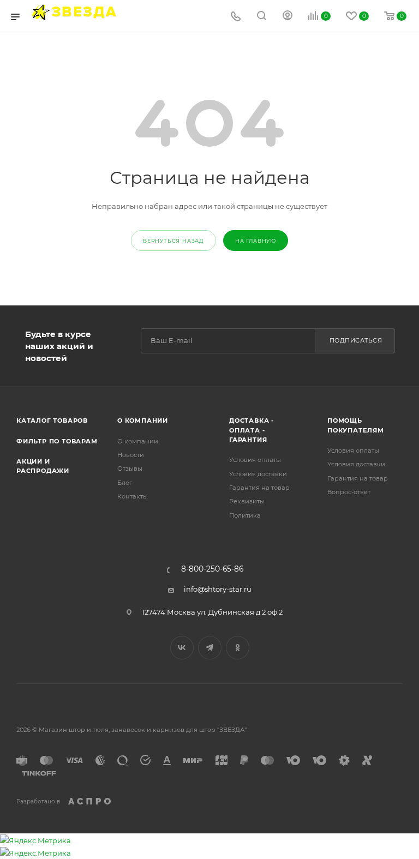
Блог (124, 482)
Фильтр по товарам (57, 441)
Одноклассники (237, 647)
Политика (245, 515)
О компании (142, 420)
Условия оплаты (255, 460)
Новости (130, 455)
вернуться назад (173, 241)
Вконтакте (182, 647)
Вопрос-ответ (348, 492)
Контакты (132, 496)
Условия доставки (258, 474)
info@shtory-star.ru (218, 589)
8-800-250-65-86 (212, 569)
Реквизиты (247, 501)
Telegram (210, 647)
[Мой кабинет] (287, 17)
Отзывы (129, 468)
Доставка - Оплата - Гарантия (251, 430)
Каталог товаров (52, 420)
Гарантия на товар (259, 487)
